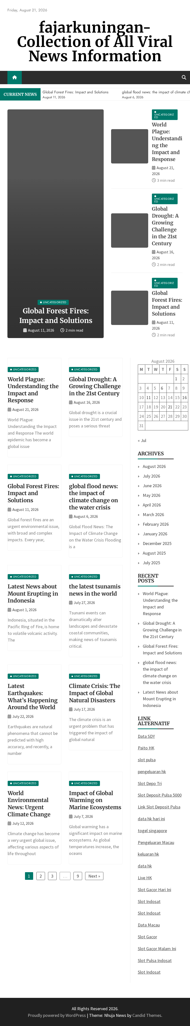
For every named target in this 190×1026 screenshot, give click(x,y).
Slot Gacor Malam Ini (157, 948)
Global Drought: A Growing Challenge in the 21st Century (95, 386)
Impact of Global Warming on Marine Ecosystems (95, 800)
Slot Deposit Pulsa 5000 (160, 795)
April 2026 (152, 505)
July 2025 (151, 562)
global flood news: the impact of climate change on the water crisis (93, 497)
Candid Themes (146, 1015)
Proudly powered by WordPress (57, 1015)
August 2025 (154, 553)
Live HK (145, 878)
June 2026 (152, 485)
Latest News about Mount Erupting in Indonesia (33, 593)
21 (170, 407)
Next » (94, 876)
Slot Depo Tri (150, 783)
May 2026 (151, 495)
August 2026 (154, 466)
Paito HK (146, 748)
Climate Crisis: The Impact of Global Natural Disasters (94, 693)
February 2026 (156, 524)
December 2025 (157, 543)
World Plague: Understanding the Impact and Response (33, 390)
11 (148, 397)
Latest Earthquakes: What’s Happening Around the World (33, 697)
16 (184, 397)
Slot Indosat (149, 901)
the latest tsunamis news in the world (94, 590)
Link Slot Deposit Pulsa (159, 807)
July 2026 (151, 476)
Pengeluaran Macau (156, 842)
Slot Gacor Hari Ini (154, 889)
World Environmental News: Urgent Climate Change (29, 804)
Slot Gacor (147, 937)
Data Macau (149, 925)
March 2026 (153, 514)
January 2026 (155, 534)
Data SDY (146, 736)
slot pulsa (147, 760)
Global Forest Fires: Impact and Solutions (33, 493)
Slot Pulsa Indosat (155, 960)
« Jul (142, 440)
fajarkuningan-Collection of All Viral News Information (95, 42)
